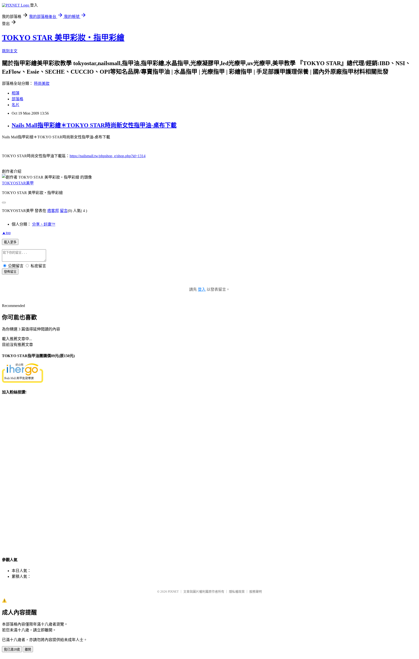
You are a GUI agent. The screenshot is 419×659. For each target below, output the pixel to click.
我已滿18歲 (12, 649)
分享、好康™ (43, 224)
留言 (64, 211)
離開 (28, 649)
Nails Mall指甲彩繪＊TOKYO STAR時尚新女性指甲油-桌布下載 (94, 125)
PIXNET (173, 591)
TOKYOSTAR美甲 (18, 183)
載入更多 (10, 242)
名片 (15, 105)
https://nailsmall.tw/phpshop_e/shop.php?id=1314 (107, 156)
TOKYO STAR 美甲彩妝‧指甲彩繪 (63, 37)
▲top (6, 233)
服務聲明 (255, 591)
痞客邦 (53, 211)
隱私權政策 (237, 591)
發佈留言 (10, 272)
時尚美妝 (41, 83)
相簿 (15, 93)
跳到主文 (9, 51)
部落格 (17, 99)
